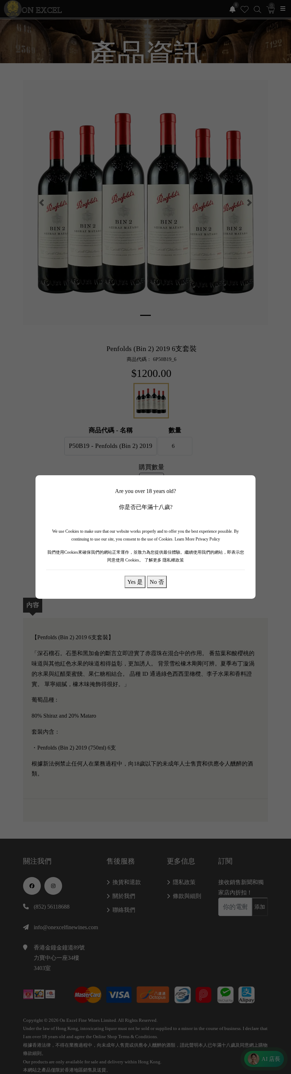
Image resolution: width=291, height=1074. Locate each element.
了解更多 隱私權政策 (164, 560)
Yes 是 (135, 582)
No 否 (157, 582)
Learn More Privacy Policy (197, 539)
